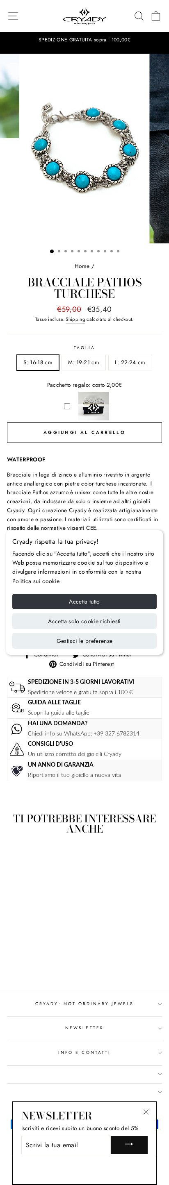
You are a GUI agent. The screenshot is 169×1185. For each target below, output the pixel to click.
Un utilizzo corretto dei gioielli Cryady (74, 754)
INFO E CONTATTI (84, 1052)
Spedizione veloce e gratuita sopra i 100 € (80, 692)
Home (82, 266)
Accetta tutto (84, 601)
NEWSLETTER (84, 1028)
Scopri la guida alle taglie (58, 713)
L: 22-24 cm (130, 362)
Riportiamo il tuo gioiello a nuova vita (74, 775)
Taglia (84, 348)
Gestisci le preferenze (85, 641)
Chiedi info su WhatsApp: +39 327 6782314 (83, 734)
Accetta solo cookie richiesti (84, 621)
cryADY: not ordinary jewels (84, 1004)
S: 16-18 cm (38, 362)
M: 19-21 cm (83, 362)
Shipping (75, 319)
